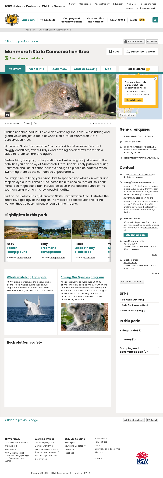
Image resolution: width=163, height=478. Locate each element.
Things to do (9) (131, 330)
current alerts (34, 58)
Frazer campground (17, 250)
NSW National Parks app (16, 442)
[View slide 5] (102, 123)
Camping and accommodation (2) (134, 350)
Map (108, 69)
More (154, 254)
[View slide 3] (96, 123)
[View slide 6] (104, 123)
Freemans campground (51, 250)
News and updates (74, 446)
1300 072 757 (130, 147)
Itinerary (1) (128, 339)
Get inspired (85, 4)
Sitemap (99, 452)
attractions (89, 257)
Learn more (59, 69)
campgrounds (24, 257)
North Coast (129, 177)
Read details (134, 100)
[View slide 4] (99, 123)
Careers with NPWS (44, 446)
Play (36, 123)
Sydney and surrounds (140, 174)
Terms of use (101, 442)
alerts (138, 69)
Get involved (41, 459)
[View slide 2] (93, 123)
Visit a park (30, 30)
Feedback (69, 453)
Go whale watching (133, 299)
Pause (27, 123)
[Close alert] (155, 78)
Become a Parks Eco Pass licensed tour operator (47, 450)
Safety (72, 4)
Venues (129, 8)
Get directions (127, 115)
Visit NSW (9, 449)
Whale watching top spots (26, 277)
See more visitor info (131, 281)
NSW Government (59, 473)
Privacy (98, 445)
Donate (98, 458)
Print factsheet (135, 41)
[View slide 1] (90, 123)
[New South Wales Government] (142, 458)
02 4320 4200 (130, 262)
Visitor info (36, 69)
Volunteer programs (44, 442)
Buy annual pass (135, 235)
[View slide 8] (110, 123)
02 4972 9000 (130, 243)
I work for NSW (80, 473)
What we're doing (85, 69)
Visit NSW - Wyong (132, 310)
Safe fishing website (133, 305)
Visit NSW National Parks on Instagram (15, 473)
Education (118, 4)
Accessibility (101, 438)
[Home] (12, 20)
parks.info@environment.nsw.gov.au (141, 157)
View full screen (12, 123)
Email (154, 41)
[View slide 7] (107, 123)
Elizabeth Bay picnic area (84, 250)
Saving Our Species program (82, 277)
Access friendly (102, 4)
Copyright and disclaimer (107, 449)
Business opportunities (46, 455)
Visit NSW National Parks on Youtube (22, 473)
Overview (15, 68)
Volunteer (131, 4)
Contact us (70, 449)
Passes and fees (148, 4)
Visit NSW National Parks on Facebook (8, 473)
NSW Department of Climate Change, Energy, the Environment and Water (17, 457)
